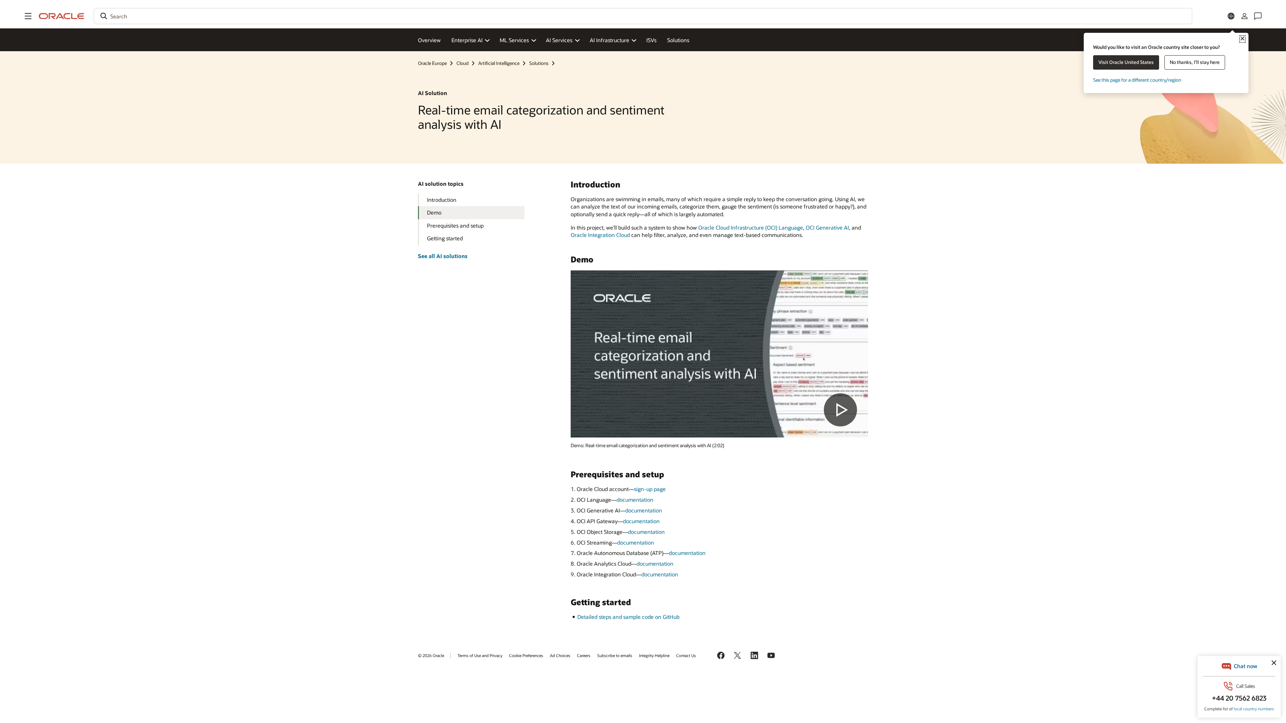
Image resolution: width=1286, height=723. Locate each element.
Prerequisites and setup (455, 225)
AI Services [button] (559, 40)
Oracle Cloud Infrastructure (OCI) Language (750, 227)
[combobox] (643, 16)
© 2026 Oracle (431, 655)
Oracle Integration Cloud (600, 234)
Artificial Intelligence (498, 63)
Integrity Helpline (654, 655)
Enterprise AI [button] (467, 40)
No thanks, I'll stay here (1195, 62)
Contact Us (686, 655)
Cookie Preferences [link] (526, 655)
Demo (434, 212)
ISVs (651, 40)
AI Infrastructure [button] (609, 40)
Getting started (445, 238)
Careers (583, 655)
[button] (28, 16)
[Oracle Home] (62, 16)
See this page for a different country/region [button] (1137, 80)
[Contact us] (1258, 16)
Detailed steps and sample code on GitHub (628, 616)
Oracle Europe (432, 63)
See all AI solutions (443, 255)
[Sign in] (1244, 16)
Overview (429, 40)
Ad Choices (560, 655)
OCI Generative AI (827, 227)
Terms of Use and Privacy (479, 655)
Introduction (441, 199)
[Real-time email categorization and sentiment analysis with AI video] (719, 353)
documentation (635, 499)
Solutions (678, 40)
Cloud (462, 63)
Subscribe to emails (614, 655)
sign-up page (650, 488)
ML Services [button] (514, 40)
